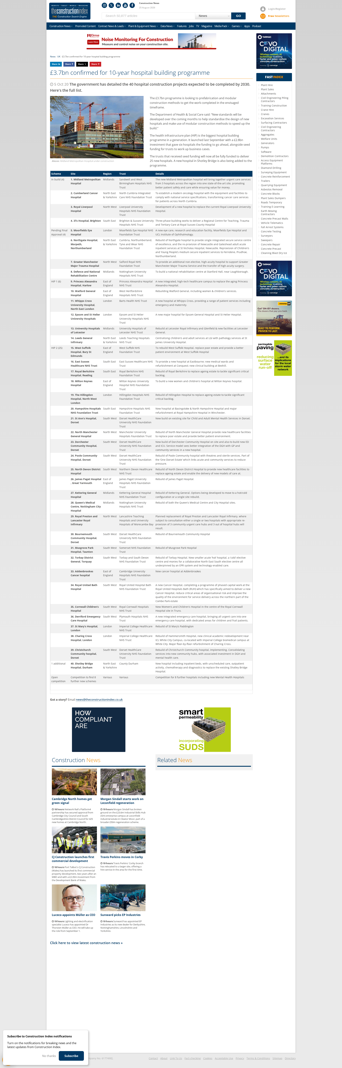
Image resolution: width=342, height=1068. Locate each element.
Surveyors (267, 235)
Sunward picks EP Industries (120, 915)
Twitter (111, 5)
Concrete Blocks (270, 193)
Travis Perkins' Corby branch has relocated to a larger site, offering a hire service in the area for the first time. (121, 866)
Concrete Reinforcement (275, 176)
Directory (290, 1058)
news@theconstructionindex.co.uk (99, 700)
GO (238, 16)
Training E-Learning (272, 206)
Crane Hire (267, 109)
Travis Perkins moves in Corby (121, 857)
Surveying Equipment (274, 172)
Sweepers (267, 240)
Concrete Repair (270, 244)
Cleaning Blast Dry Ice (274, 253)
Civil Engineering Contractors (271, 128)
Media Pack (220, 26)
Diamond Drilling (271, 168)
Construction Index (69, 11)
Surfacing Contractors (274, 122)
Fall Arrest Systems (272, 227)
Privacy (240, 1058)
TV (197, 26)
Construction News (60, 26)
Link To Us (176, 1058)
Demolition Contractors (275, 156)
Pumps (265, 147)
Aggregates (267, 134)
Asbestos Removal (272, 189)
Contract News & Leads (111, 26)
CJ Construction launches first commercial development (73, 859)
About (163, 1058)
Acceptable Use (224, 1058)
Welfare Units (269, 138)
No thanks (49, 1056)
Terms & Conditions (258, 1058)
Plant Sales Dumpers (273, 198)
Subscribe (71, 1056)
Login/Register (277, 9)
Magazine (206, 26)
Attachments (268, 93)
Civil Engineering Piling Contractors (274, 99)
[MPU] (98, 751)
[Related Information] (151, 48)
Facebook (132, 5)
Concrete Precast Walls (274, 218)
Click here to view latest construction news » (86, 943)
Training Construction (274, 105)
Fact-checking (193, 1058)
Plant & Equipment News (142, 26)
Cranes (265, 114)
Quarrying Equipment (274, 185)
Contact (153, 1058)
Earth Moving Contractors (269, 212)
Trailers (265, 181)
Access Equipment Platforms (272, 162)
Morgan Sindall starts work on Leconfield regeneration (122, 801)
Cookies (207, 1058)
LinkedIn (118, 5)
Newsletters (278, 16)
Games (236, 26)
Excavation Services (272, 118)
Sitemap (277, 1058)
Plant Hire (267, 85)
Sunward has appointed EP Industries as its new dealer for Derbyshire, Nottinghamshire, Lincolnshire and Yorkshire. (122, 926)
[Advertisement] (151, 998)
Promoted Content (85, 26)
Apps (247, 26)
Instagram (104, 5)
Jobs (191, 26)
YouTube (125, 5)
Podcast (256, 26)
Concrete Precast (271, 248)
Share (55, 64)
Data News (166, 26)
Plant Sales (267, 89)
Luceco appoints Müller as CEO (73, 915)
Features (181, 26)
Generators (267, 143)
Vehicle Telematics (272, 223)
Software (266, 151)
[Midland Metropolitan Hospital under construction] (98, 127)
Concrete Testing (271, 231)
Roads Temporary (271, 202)
